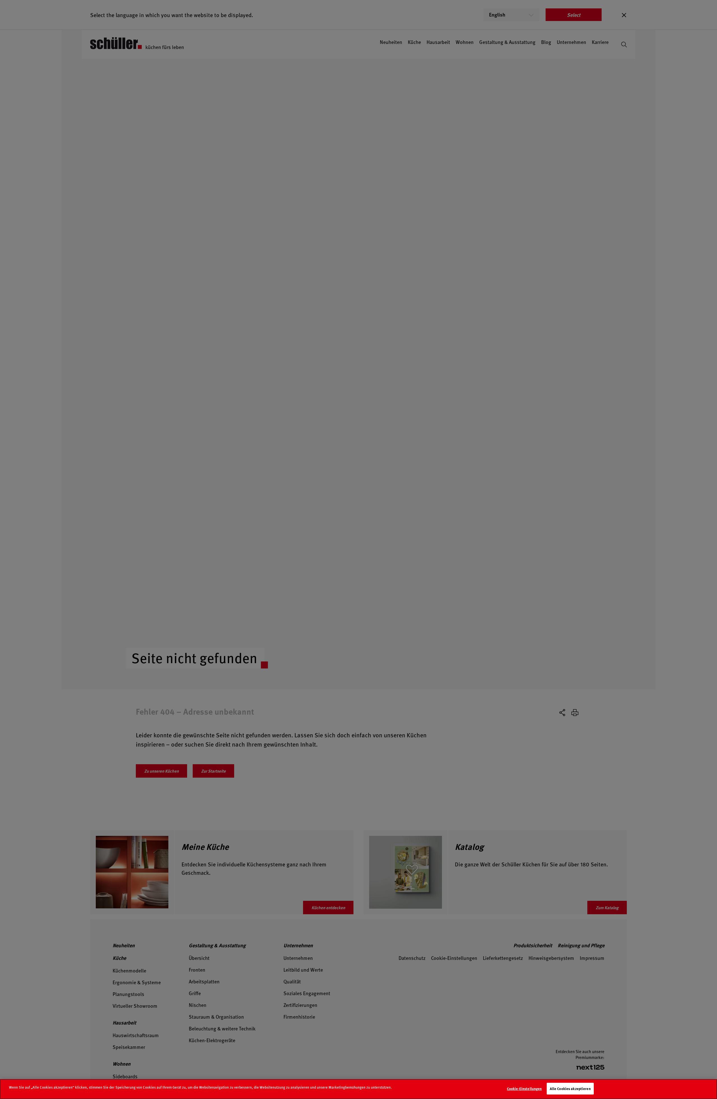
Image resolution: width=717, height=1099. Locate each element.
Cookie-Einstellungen (524, 1088)
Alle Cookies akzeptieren (570, 1088)
